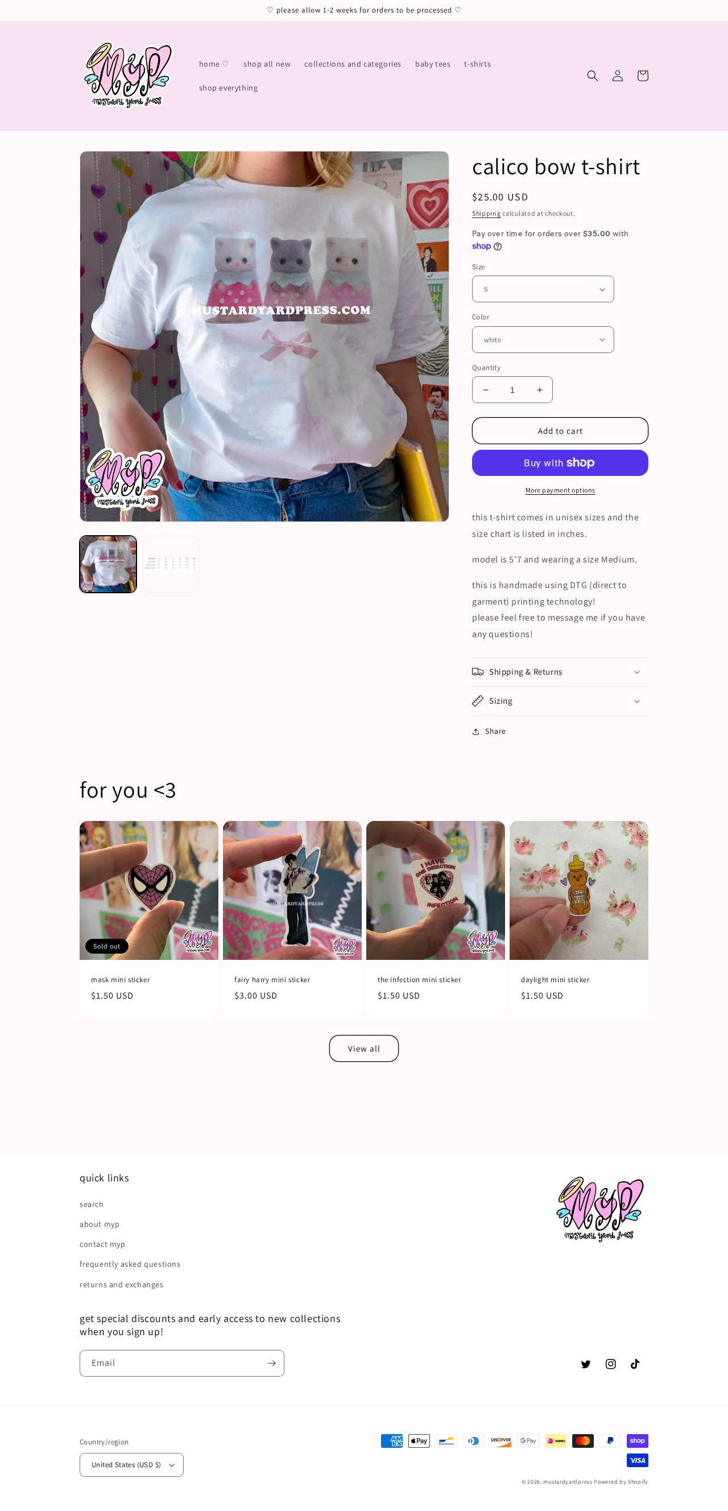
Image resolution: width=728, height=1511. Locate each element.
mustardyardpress (567, 1481)
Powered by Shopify (621, 1481)
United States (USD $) (126, 1464)
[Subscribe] (271, 1363)
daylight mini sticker (555, 979)
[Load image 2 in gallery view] (170, 564)
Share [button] (495, 731)
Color (480, 317)
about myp (99, 1224)
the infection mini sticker (419, 979)
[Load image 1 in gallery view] (108, 564)
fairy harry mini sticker (272, 979)
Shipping (486, 213)
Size (478, 267)
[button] (592, 75)
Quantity (486, 367)
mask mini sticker (120, 979)
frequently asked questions (130, 1264)
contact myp (103, 1244)
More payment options (560, 490)
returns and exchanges (122, 1284)
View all (364, 1048)
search (92, 1204)
